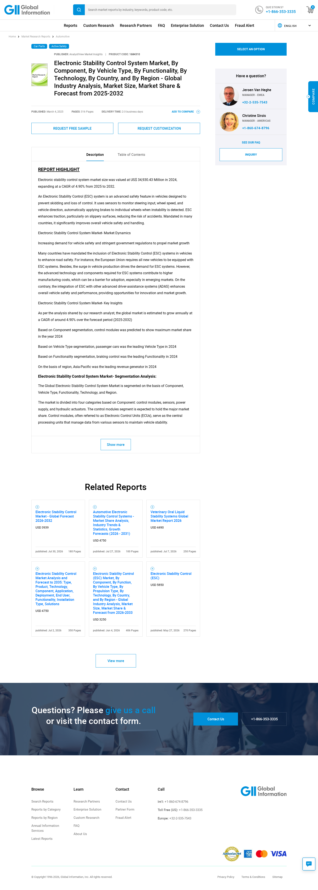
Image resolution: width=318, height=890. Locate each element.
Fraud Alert (244, 25)
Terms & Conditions (253, 877)
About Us (80, 834)
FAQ (161, 25)
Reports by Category (46, 809)
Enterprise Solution (187, 25)
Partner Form (125, 809)
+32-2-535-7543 (254, 102)
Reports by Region (44, 818)
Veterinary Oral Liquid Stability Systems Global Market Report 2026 (169, 516)
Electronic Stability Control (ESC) (171, 575)
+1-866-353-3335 (281, 11)
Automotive (62, 36)
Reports (70, 25)
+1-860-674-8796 (255, 128)
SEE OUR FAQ (251, 142)
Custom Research (98, 25)
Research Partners (136, 25)
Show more (116, 444)
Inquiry (251, 154)
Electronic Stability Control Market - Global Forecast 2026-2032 (55, 516)
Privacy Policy (225, 877)
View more (116, 660)
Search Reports (42, 801)
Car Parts (39, 46)
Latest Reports (42, 839)
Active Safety (59, 46)
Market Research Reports (35, 36)
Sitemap (277, 877)
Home (12, 36)
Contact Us (219, 25)
